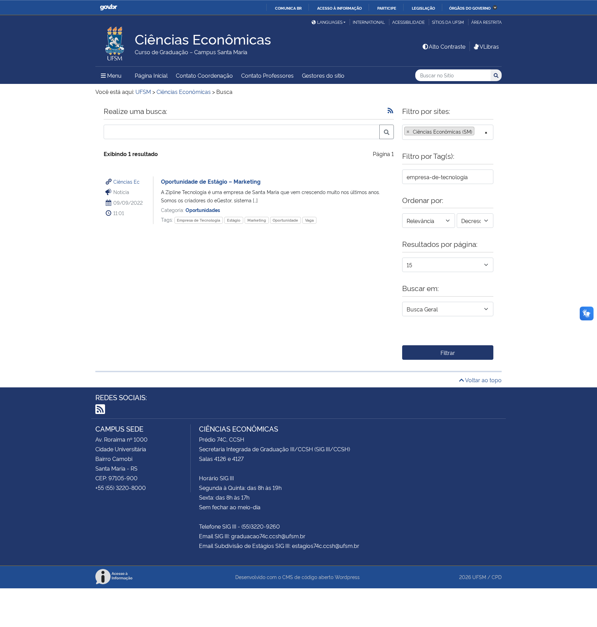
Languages (329, 22)
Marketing (256, 220)
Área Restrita (486, 22)
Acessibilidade (408, 22)
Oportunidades (203, 209)
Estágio (233, 220)
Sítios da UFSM (448, 22)
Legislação (423, 8)
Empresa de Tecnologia (198, 220)
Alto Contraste (447, 46)
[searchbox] (478, 131)
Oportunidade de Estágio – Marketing (210, 181)
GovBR (108, 7)
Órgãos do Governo (470, 8)
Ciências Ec (126, 181)
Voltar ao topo (483, 380)
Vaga (309, 220)
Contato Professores (267, 75)
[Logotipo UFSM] (115, 42)
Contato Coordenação (204, 75)
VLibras (489, 46)
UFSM (479, 576)
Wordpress (347, 576)
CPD (497, 576)
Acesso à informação (339, 8)
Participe (386, 8)
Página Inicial (151, 75)
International (369, 22)
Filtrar (447, 352)
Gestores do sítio (323, 75)
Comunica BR (288, 8)
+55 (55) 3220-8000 (120, 487)
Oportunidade (285, 220)
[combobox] (447, 132)
